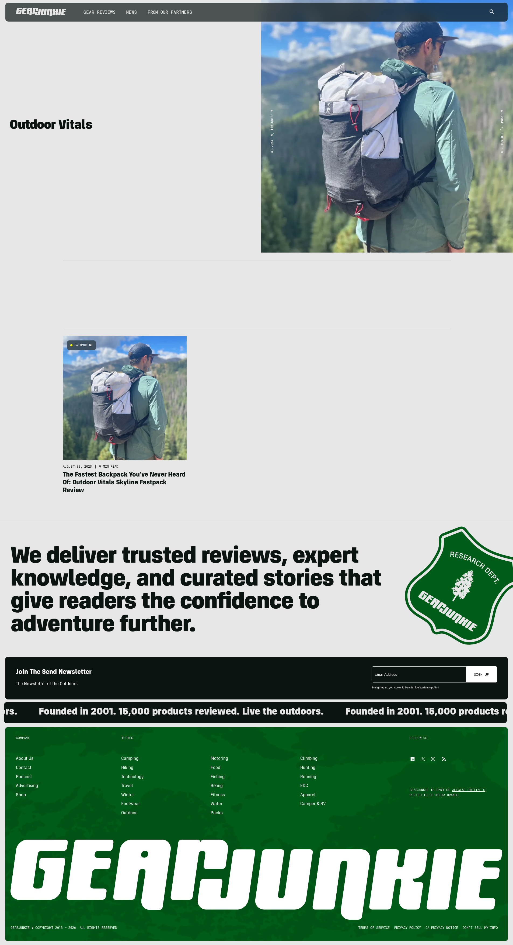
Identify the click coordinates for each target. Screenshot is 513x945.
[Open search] (492, 12)
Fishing (218, 777)
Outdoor (129, 813)
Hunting (307, 768)
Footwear (130, 804)
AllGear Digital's (468, 790)
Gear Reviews (99, 12)
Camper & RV (313, 804)
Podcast (24, 777)
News (131, 12)
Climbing (308, 759)
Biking (217, 786)
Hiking (127, 768)
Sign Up (481, 674)
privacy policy (429, 688)
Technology (132, 777)
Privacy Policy (407, 927)
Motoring (219, 759)
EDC (304, 786)
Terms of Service (374, 927)
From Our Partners (170, 12)
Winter (127, 795)
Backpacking (84, 345)
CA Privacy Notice (441, 927)
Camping (129, 759)
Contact (24, 768)
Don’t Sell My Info (480, 927)
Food (215, 768)
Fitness (218, 795)
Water (216, 804)
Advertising (27, 786)
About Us (24, 759)
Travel (127, 786)
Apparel (308, 795)
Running (308, 777)
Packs (217, 813)
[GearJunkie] (41, 12)
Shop (21, 795)
